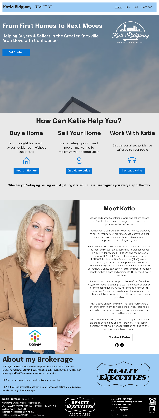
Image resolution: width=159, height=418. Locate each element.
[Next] (74, 350)
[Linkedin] (122, 345)
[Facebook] (117, 345)
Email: (114, 402)
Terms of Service (129, 415)
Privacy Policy (116, 415)
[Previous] (4, 350)
